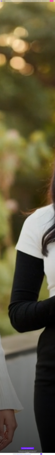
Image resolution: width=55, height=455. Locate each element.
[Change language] (54, 1)
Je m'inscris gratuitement (27, 448)
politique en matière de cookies (27, 454)
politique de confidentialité (20, 454)
